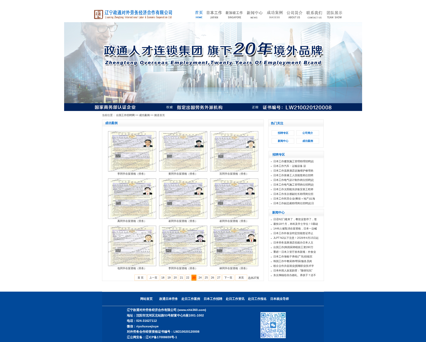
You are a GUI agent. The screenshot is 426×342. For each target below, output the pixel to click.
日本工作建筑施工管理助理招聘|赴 (293, 161)
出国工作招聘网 (125, 115)
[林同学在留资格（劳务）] (234, 245)
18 (162, 277)
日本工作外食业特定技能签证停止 (293, 233)
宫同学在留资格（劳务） (234, 173)
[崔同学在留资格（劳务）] (183, 198)
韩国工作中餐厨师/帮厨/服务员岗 (292, 261)
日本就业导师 (279, 298)
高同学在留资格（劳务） (132, 221)
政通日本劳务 (168, 298)
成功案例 (144, 115)
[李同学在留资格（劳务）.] (132, 151)
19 (169, 277)
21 (181, 277)
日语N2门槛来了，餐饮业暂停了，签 (295, 219)
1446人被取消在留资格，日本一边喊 (295, 228)
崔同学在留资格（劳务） (183, 221)
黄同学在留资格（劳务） (183, 173)
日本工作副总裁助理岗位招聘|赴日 (293, 203)
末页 (241, 277)
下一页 (228, 277)
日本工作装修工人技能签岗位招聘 (293, 175)
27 (218, 277)
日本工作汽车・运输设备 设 (289, 166)
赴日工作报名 (257, 298)
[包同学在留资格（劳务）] (132, 245)
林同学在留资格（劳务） (234, 268)
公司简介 (307, 132)
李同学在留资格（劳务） (132, 173)
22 (187, 277)
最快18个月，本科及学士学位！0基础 (295, 223)
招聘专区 (283, 132)
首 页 (141, 277)
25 (206, 277)
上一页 (153, 277)
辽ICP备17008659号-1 (161, 337)
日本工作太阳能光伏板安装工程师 (293, 189)
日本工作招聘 (213, 298)
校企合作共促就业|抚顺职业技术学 (293, 265)
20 (175, 277)
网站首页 (146, 298)
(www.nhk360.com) (192, 310)
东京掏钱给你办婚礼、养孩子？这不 (294, 275)
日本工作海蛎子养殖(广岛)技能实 (292, 256)
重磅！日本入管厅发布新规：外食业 (294, 251)
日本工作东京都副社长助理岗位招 (293, 194)
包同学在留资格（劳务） (132, 268)
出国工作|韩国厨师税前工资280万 (293, 247)
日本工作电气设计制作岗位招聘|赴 (293, 180)
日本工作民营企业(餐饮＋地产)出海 (294, 198)
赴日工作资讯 (235, 298)
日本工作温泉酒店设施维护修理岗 (293, 170)
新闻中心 (283, 140)
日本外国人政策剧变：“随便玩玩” (292, 270)
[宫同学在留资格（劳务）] (234, 151)
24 (200, 277)
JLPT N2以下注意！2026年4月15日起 (296, 237)
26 (212, 277)
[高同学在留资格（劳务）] (132, 198)
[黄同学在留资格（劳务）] (183, 151)
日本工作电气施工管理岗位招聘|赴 (293, 184)
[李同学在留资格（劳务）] (183, 245)
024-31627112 (146, 320)
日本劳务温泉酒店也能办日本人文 (293, 242)
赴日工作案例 (190, 298)
